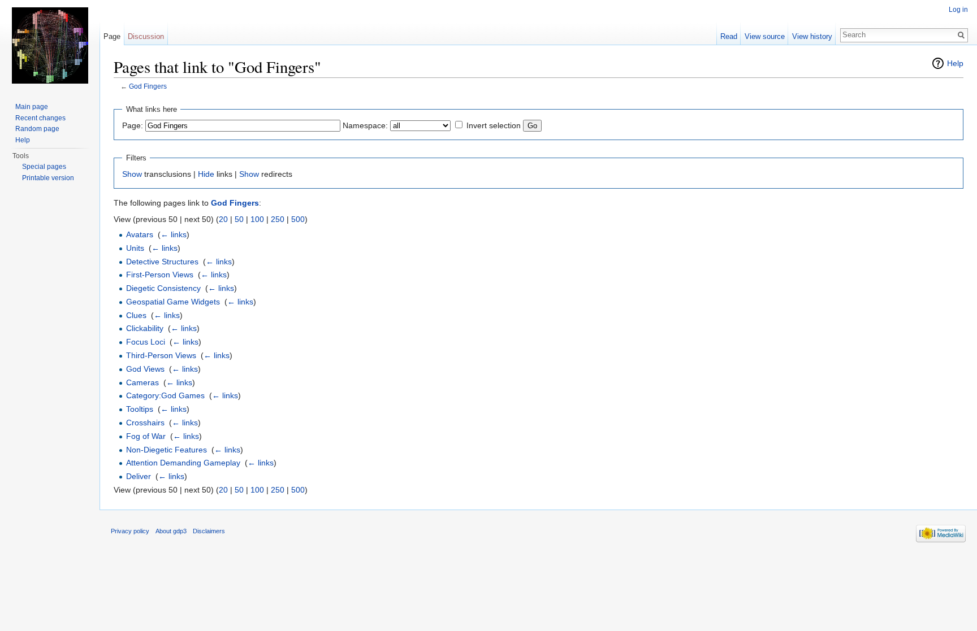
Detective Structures (162, 261)
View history (812, 36)
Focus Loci (145, 341)
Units (135, 248)
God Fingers (148, 86)
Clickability (144, 328)
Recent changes (40, 118)
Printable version (48, 178)
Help (955, 63)
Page (111, 36)
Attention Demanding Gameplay (183, 462)
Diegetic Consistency (163, 288)
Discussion (146, 36)
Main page (31, 107)
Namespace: (365, 125)
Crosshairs (145, 422)
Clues (136, 315)
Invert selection (493, 125)
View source (765, 36)
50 (239, 219)
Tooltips (139, 409)
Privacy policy (130, 531)
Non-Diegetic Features (166, 449)
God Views (145, 368)
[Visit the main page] (50, 45)
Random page (37, 129)
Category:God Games (165, 395)
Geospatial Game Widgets (173, 301)
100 (257, 219)
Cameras (142, 382)
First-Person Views (159, 274)
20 (223, 219)
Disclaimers (209, 531)
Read (728, 36)
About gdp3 (171, 531)
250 (277, 219)
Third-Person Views (161, 355)
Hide (206, 174)
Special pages (44, 167)
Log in (958, 10)
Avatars (139, 234)
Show (132, 174)
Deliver (138, 476)
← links (174, 234)
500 (298, 219)
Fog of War (146, 436)
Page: (132, 125)
